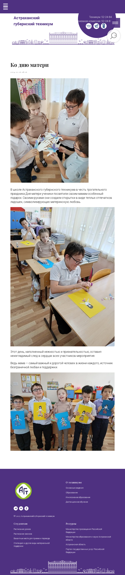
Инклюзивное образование (78, 497)
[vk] (21, 508)
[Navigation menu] (5, 8)
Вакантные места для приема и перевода (32, 538)
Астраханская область (75, 544)
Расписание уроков (22, 529)
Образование (72, 493)
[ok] (26, 508)
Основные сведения (74, 488)
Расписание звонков (23, 534)
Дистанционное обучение (77, 502)
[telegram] (16, 508)
